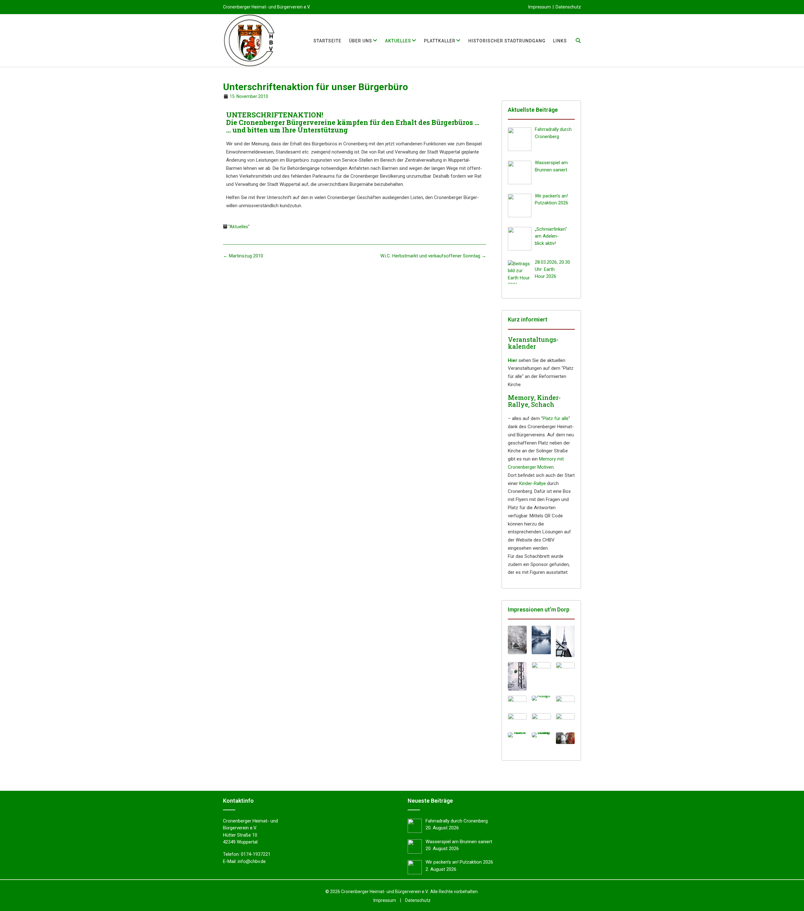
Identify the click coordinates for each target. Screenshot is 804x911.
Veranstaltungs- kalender (533, 342)
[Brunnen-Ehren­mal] (565, 702)
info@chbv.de (252, 861)
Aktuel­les (398, 40)
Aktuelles (239, 226)
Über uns (360, 40)
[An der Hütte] (517, 719)
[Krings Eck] (541, 698)
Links (560, 40)
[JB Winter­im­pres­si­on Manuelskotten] (541, 640)
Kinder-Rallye (532, 483)
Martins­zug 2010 (243, 256)
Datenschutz (568, 6)
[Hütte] (565, 719)
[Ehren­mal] (517, 702)
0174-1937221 (255, 854)
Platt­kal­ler (439, 40)
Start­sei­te (327, 40)
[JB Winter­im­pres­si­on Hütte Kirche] (565, 641)
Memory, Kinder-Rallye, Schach (534, 400)
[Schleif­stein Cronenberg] (541, 734)
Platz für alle (555, 418)
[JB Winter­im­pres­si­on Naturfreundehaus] (517, 640)
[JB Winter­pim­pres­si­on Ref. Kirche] (565, 676)
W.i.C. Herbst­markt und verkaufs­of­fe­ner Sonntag (433, 256)
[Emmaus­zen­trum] (541, 720)
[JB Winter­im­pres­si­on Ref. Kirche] (541, 676)
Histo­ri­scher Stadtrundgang (507, 40)
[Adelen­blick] (517, 734)
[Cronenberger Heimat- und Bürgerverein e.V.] (249, 40)
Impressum (539, 6)
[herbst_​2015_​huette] (565, 738)
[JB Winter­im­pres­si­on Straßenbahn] (517, 676)
